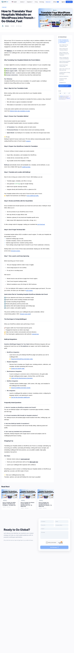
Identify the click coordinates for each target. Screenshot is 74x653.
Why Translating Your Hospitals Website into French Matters (64, 41)
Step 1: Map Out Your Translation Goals (63, 45)
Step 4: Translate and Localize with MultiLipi (64, 58)
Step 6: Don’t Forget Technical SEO (63, 65)
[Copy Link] (69, 93)
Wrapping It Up (62, 82)
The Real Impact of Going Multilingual (64, 73)
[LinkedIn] (60, 93)
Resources (48, 1)
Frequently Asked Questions (63, 79)
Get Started (69, 1)
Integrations (29, 1)
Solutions (22, 1)
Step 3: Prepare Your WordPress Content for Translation (64, 54)
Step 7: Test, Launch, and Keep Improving (64, 69)
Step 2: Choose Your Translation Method (63, 49)
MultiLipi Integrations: (63, 76)
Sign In (63, 1)
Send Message (53, 547)
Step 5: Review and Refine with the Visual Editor (64, 62)
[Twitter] (65, 93)
